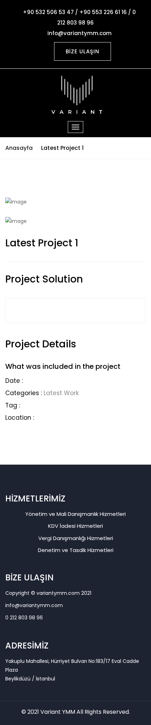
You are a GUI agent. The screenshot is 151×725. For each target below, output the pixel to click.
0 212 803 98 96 (24, 617)
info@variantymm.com (34, 605)
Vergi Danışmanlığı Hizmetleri (75, 538)
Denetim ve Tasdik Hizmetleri (75, 550)
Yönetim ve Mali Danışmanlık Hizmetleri (75, 514)
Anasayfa (19, 148)
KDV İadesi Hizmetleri (75, 526)
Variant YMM (57, 712)
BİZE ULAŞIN (82, 51)
